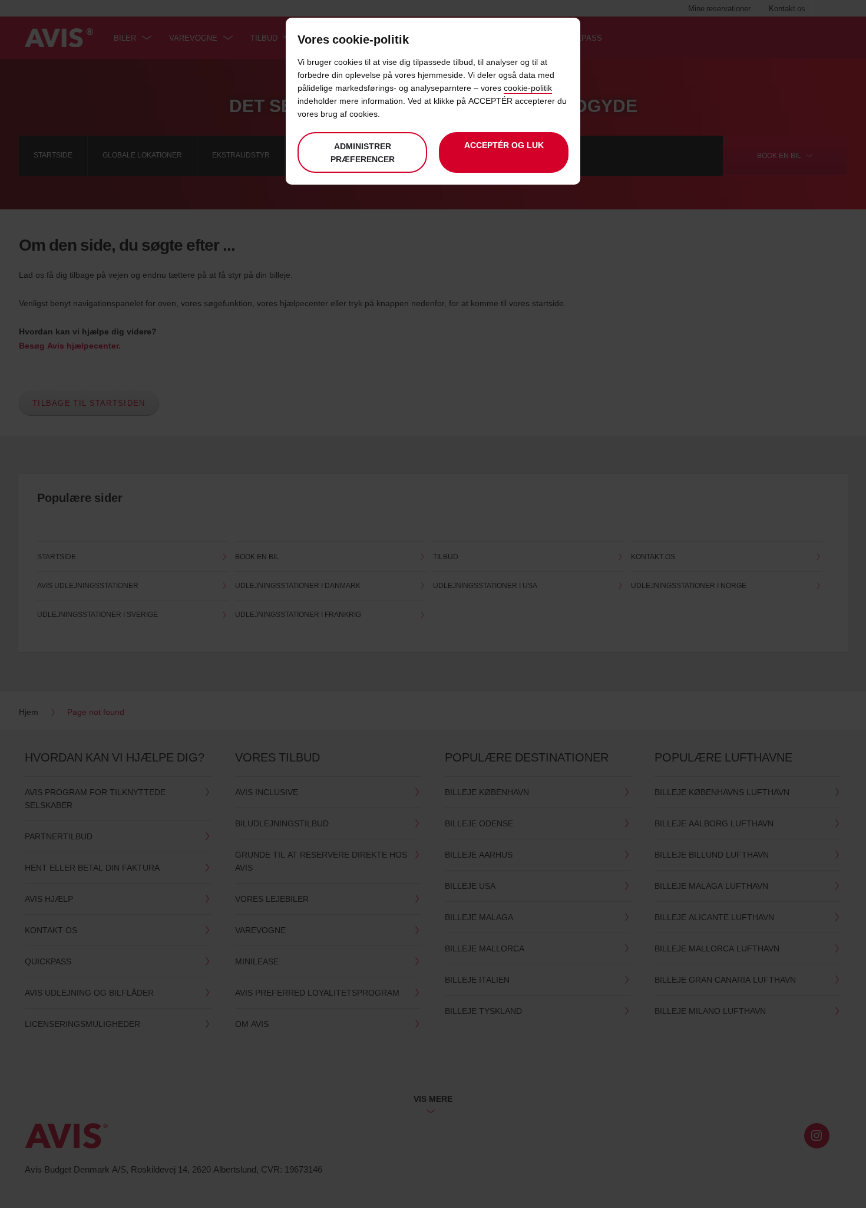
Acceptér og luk (504, 144)
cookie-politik (528, 87)
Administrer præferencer (362, 152)
